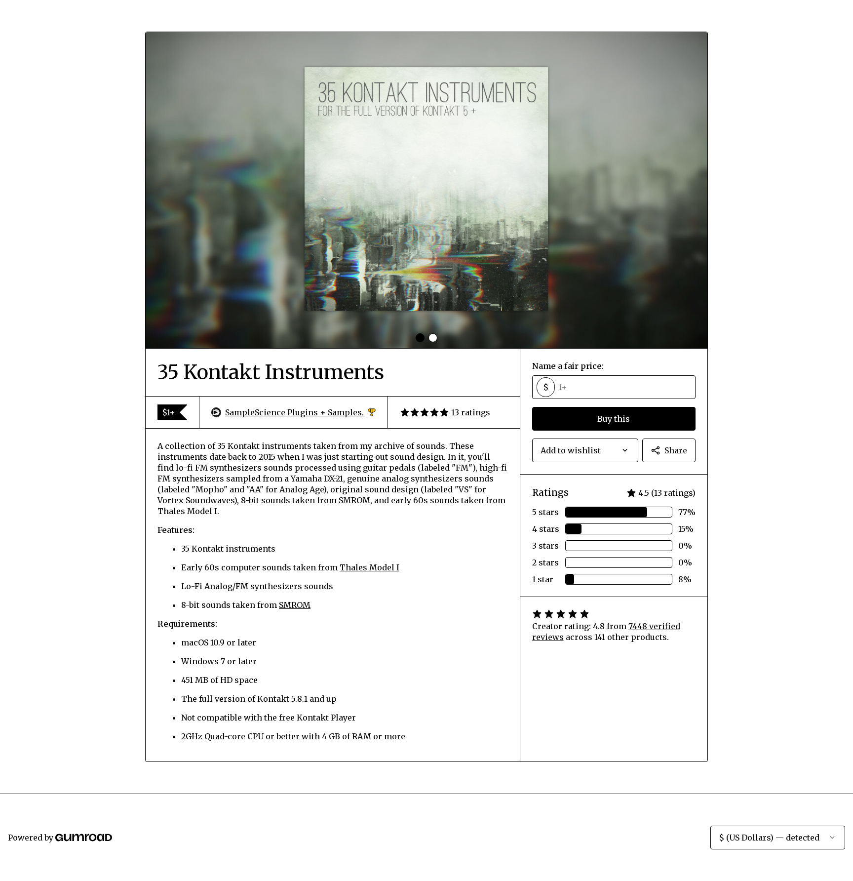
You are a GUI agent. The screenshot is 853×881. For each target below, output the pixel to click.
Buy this (613, 419)
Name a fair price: (568, 366)
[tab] (420, 337)
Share (675, 450)
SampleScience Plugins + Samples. (300, 412)
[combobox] (585, 450)
